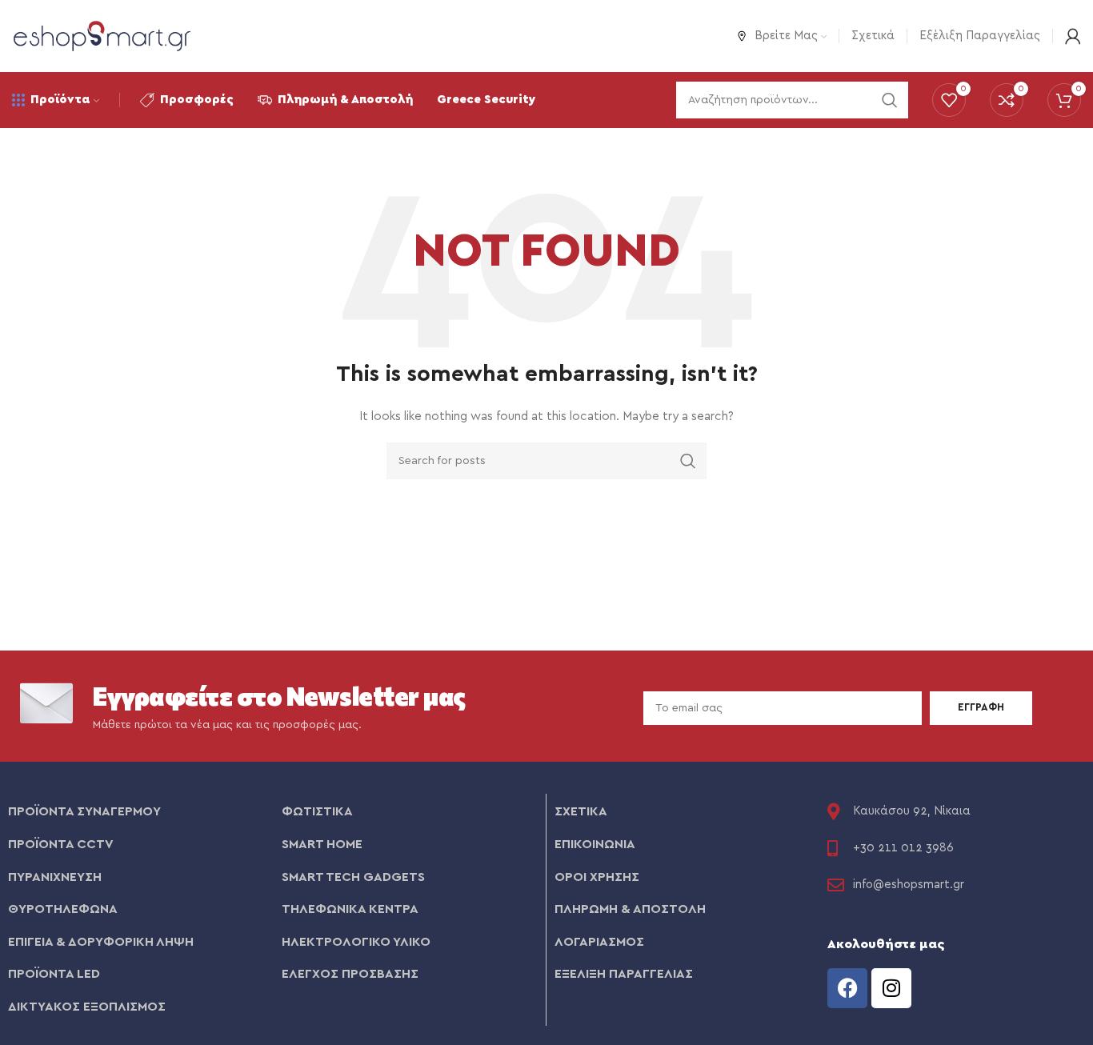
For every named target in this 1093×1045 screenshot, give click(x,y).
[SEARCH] (688, 460)
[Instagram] (891, 988)
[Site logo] (102, 35)
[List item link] (136, 812)
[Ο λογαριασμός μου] (1073, 36)
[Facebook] (847, 988)
